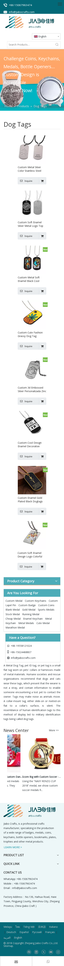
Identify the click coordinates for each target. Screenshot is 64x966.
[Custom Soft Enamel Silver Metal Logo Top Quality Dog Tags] (32, 204)
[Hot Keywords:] (57, 44)
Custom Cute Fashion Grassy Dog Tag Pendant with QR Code (31, 334)
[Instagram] (58, 952)
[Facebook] (29, 952)
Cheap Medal (13, 618)
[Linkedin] (36, 952)
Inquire (28, 180)
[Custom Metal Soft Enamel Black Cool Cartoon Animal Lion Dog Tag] (32, 259)
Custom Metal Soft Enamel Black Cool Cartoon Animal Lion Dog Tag (29, 279)
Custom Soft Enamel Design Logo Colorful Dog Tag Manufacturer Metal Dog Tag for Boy (31, 554)
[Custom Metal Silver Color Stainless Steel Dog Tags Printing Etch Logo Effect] (32, 149)
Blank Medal (13, 609)
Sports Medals (46, 609)
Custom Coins (46, 605)
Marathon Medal (15, 627)
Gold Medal (28, 609)
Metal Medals (26, 623)
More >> (54, 730)
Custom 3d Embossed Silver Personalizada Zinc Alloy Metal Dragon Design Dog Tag (32, 389)
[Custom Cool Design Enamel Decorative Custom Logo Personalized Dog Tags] (32, 424)
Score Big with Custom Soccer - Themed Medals (40, 776)
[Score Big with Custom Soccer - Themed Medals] (39, 772)
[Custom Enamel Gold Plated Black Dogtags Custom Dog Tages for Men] (32, 479)
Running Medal (30, 614)
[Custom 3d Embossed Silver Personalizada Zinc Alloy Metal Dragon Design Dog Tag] (32, 369)
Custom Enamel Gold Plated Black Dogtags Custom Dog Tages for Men (31, 499)
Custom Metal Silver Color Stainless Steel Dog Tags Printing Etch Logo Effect (31, 169)
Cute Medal (43, 623)
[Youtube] (51, 952)
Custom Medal (14, 600)
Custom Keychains (35, 600)
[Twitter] (43, 952)
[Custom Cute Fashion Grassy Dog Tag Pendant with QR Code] (32, 314)
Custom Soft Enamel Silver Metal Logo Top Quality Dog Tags (30, 224)
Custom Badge (27, 605)
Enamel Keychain (33, 618)
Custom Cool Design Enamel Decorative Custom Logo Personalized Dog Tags (31, 444)
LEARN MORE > (13, 847)
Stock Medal (13, 614)
